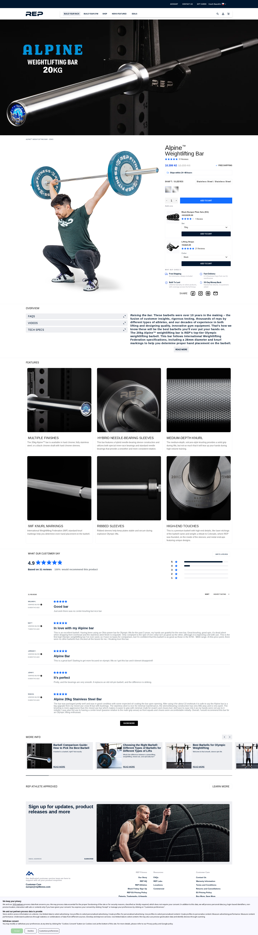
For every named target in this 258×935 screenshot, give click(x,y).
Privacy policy (152, 923)
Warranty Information (205, 881)
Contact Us (187, 4)
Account (174, 4)
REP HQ (143, 881)
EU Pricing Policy (204, 892)
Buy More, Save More (205, 896)
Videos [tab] (33, 323)
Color (184, 253)
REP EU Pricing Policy (137, 892)
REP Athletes (141, 885)
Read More (181, 349)
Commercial (158, 889)
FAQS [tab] (31, 316)
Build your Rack (71, 14)
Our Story (142, 877)
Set (183, 223)
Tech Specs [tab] (36, 330)
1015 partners (18, 904)
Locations (158, 885)
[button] (71, 14)
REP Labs (157, 881)
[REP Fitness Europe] (43, 13)
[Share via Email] (215, 293)
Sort (207, 594)
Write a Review (222, 555)
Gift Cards (201, 4)
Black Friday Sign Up (137, 889)
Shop (105, 14)
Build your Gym (91, 14)
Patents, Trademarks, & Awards (133, 896)
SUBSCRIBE (88, 859)
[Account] (223, 13)
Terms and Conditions (206, 885)
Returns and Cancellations (208, 889)
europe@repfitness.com (38, 887)
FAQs (155, 877)
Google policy (167, 923)
